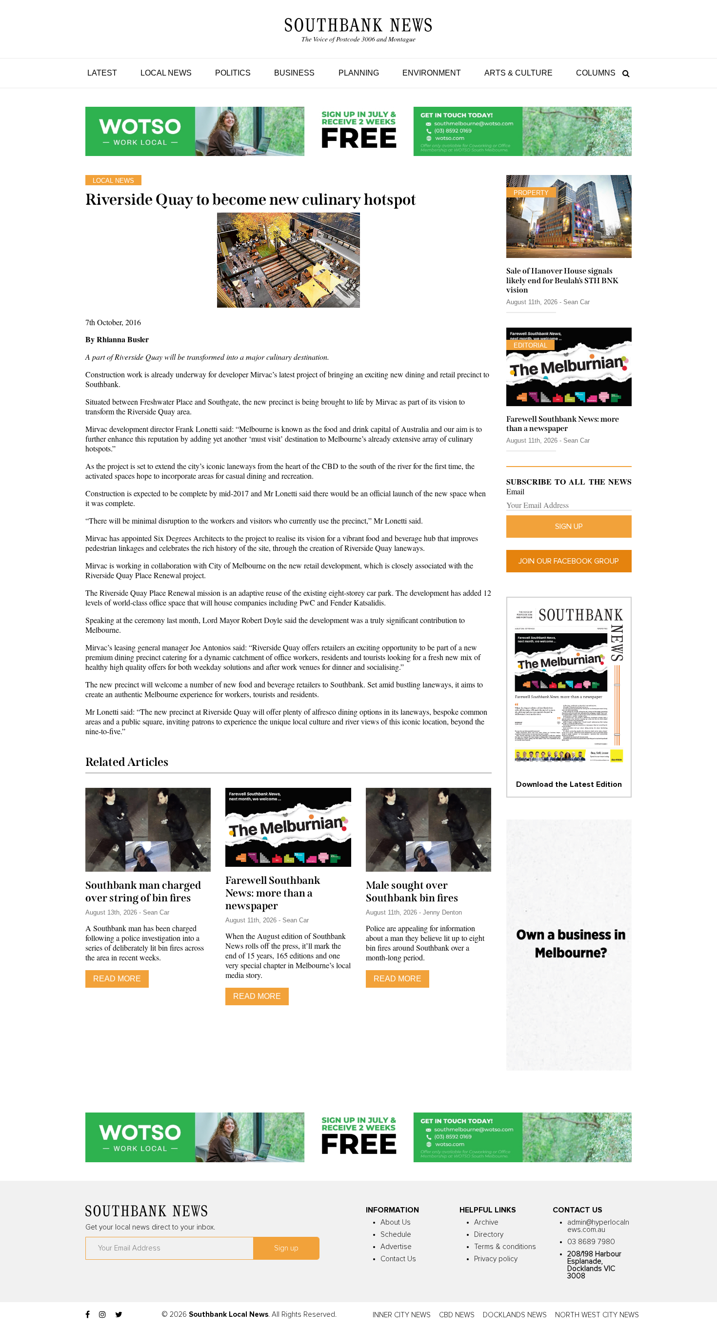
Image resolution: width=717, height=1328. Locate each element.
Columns (596, 73)
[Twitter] (118, 1315)
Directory (488, 1234)
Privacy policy (496, 1259)
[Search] (623, 73)
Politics (233, 73)
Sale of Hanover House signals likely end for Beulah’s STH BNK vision (562, 280)
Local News (166, 73)
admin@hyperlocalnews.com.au (598, 1226)
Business (294, 73)
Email (515, 491)
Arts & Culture (518, 73)
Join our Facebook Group (568, 561)
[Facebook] (87, 1315)
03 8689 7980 (591, 1242)
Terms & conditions (505, 1246)
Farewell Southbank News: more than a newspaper (272, 893)
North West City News (597, 1315)
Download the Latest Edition (569, 784)
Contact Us (398, 1259)
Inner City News (402, 1315)
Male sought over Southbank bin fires (412, 891)
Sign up (569, 526)
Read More (117, 979)
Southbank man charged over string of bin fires (143, 891)
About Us (395, 1222)
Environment (431, 73)
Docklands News (515, 1315)
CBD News (457, 1315)
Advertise (396, 1246)
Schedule (395, 1234)
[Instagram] (102, 1315)
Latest (102, 73)
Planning (359, 73)
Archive (486, 1222)
